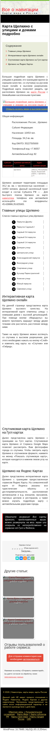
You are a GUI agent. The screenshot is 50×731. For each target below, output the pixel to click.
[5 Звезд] (22, 549)
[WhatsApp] (32, 558)
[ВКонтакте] (21, 558)
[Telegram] (29, 558)
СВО (29, 719)
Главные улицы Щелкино (18, 51)
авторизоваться (31, 659)
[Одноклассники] (25, 558)
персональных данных (13, 677)
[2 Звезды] (15, 549)
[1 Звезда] (13, 549)
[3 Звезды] (18, 549)
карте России (38, 92)
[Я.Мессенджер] (17, 558)
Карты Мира (22, 714)
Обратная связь (16, 712)
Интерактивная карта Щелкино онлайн (24, 55)
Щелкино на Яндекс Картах (19, 64)
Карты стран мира (19, 717)
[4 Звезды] (20, 549)
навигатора (8, 198)
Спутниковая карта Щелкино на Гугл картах (27, 60)
